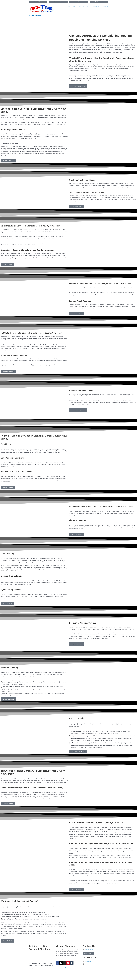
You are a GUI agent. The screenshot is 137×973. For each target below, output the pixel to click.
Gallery (88, 6)
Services (81, 6)
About (74, 6)
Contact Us (105, 6)
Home (69, 6)
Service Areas (96, 6)
